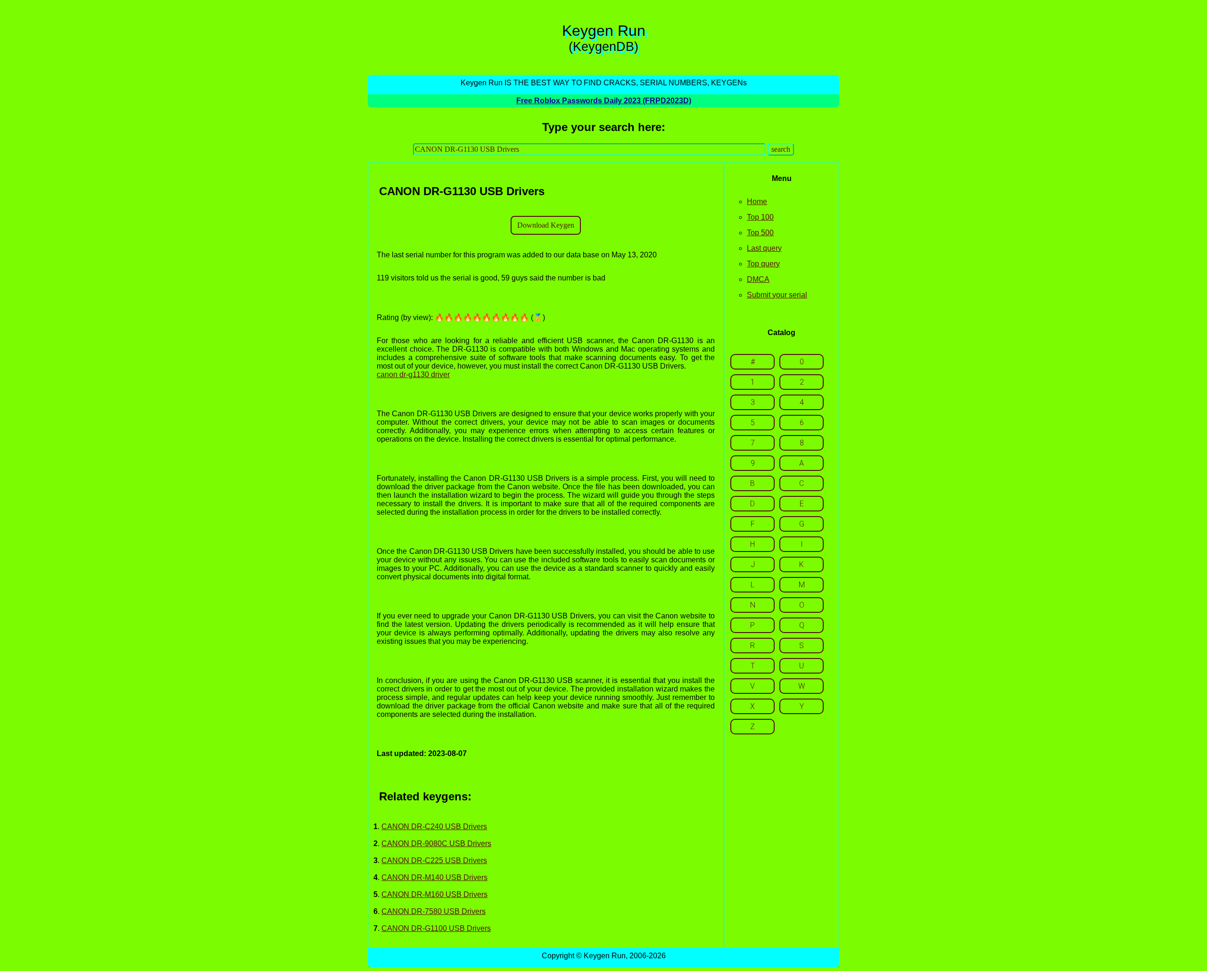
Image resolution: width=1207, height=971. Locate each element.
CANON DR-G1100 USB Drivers (436, 928)
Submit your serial (777, 295)
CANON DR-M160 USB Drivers (434, 894)
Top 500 (760, 233)
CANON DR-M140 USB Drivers (434, 877)
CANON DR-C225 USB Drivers (434, 860)
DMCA (758, 279)
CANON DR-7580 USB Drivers (433, 911)
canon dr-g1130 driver (413, 374)
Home (757, 201)
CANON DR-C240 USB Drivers (434, 827)
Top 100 (760, 217)
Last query (764, 248)
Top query (763, 264)
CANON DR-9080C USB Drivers (436, 843)
